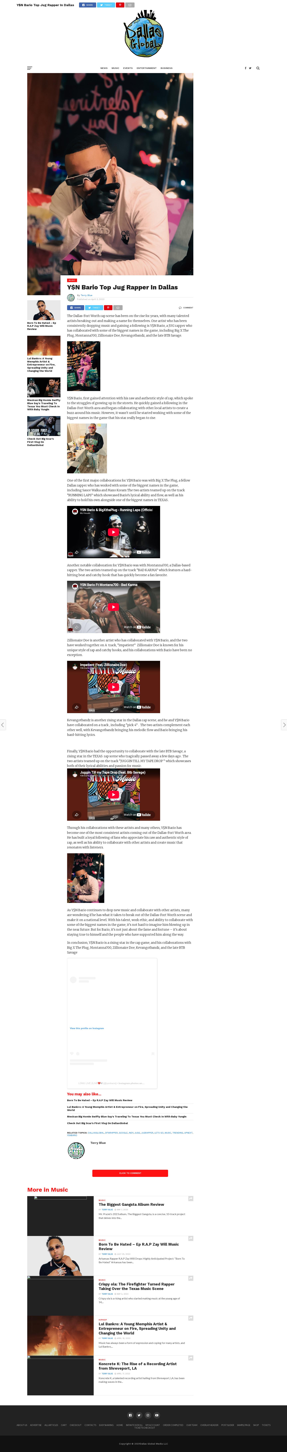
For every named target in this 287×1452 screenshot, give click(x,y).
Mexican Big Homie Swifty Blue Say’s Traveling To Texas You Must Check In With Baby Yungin (43, 405)
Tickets (266, 1425)
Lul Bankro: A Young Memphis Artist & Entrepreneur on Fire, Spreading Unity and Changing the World (41, 364)
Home (120, 1425)
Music (115, 68)
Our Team (191, 1425)
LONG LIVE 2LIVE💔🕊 (90, 1083)
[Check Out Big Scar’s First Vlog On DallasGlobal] (43, 435)
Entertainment (147, 68)
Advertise (36, 1425)
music (168, 1133)
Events (128, 68)
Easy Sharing (106, 1425)
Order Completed (173, 1425)
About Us (22, 1425)
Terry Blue (86, 295)
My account (153, 1425)
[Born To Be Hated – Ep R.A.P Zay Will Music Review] (43, 319)
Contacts (90, 1425)
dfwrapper (111, 1133)
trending (177, 1133)
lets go (159, 1133)
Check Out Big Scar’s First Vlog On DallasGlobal (40, 441)
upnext (188, 1133)
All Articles (51, 1425)
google (123, 1133)
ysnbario (111, 1083)
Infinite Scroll (134, 1425)
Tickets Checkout (144, 1427)
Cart (64, 1425)
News (104, 68)
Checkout (76, 1425)
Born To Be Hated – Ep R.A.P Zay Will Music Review (41, 326)
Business (167, 68)
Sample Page (243, 1425)
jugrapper (147, 1133)
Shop (256, 1425)
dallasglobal (96, 1133)
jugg (137, 1133)
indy (131, 1133)
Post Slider (227, 1425)
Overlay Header (209, 1425)
